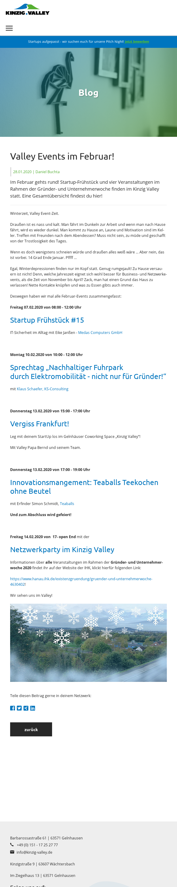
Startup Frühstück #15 (47, 319)
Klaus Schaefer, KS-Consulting (42, 388)
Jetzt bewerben (137, 41)
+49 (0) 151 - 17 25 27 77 (37, 844)
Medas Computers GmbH (100, 332)
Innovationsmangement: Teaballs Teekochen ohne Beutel (84, 486)
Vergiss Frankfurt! (39, 423)
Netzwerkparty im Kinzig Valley (62, 549)
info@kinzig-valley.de (34, 852)
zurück (31, 729)
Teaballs (67, 503)
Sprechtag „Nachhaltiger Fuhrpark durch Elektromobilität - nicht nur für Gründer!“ (88, 371)
